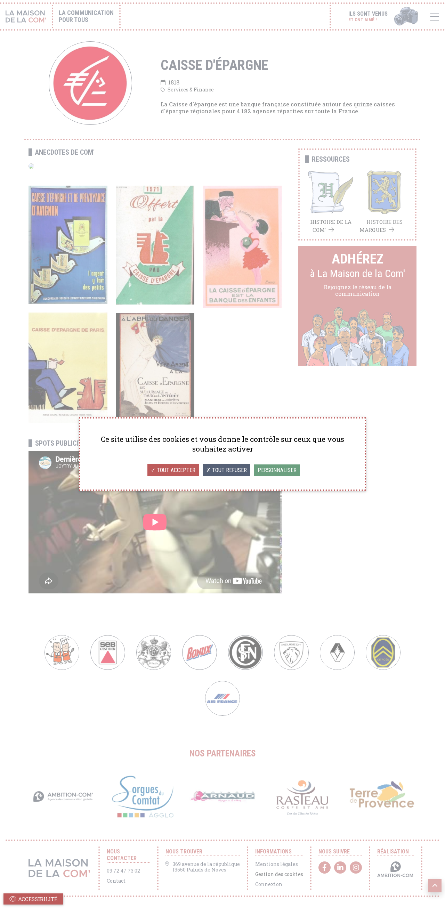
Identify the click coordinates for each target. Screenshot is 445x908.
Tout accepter (175, 470)
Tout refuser (229, 470)
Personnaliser (277, 470)
